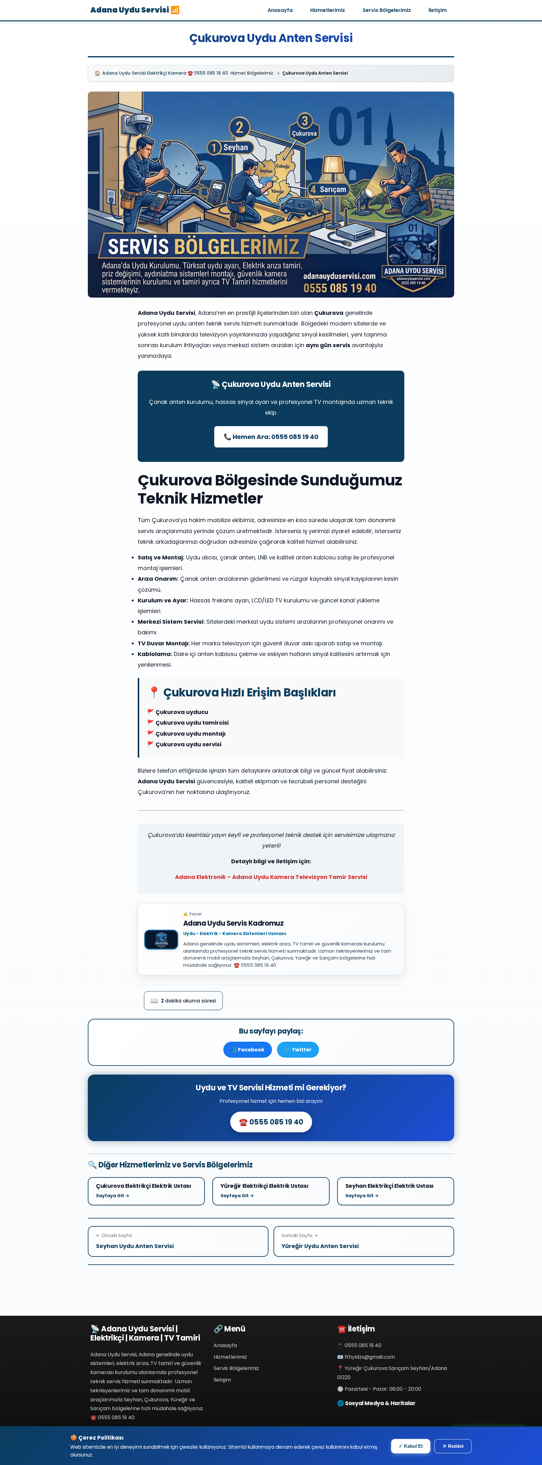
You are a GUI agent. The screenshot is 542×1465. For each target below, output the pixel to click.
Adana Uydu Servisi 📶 (135, 10)
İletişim (437, 10)
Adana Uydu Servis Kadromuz (233, 923)
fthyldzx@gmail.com (370, 1357)
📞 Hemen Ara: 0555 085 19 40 (271, 436)
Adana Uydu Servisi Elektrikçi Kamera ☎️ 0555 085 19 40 (161, 73)
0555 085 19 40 (363, 1345)
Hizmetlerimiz (327, 10)
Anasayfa (280, 10)
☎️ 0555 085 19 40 (271, 1122)
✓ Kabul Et (411, 1446)
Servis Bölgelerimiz (387, 10)
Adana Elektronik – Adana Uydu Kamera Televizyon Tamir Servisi (271, 877)
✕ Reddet (453, 1446)
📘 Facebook (247, 1049)
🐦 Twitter (297, 1049)
